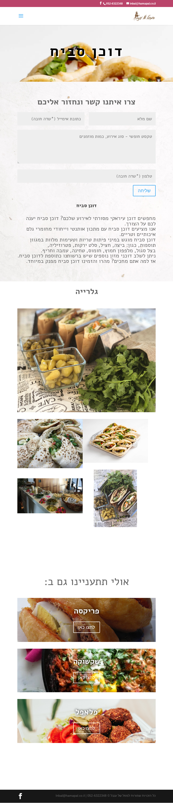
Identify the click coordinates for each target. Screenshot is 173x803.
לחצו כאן (86, 627)
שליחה (144, 190)
